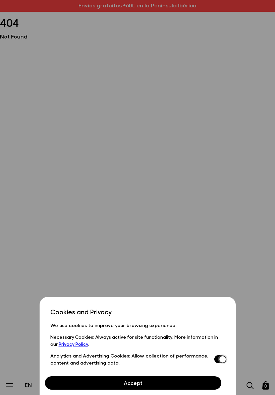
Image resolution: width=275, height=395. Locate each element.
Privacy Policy (73, 344)
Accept (133, 382)
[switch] (219, 359)
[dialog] (138, 346)
